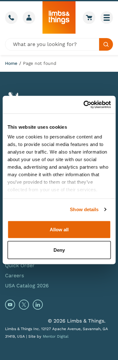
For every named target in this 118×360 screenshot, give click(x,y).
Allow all (59, 229)
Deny (59, 250)
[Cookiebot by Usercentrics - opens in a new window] (84, 105)
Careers (14, 275)
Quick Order (20, 265)
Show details (84, 209)
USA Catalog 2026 (27, 286)
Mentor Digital (56, 336)
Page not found (39, 63)
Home (11, 63)
